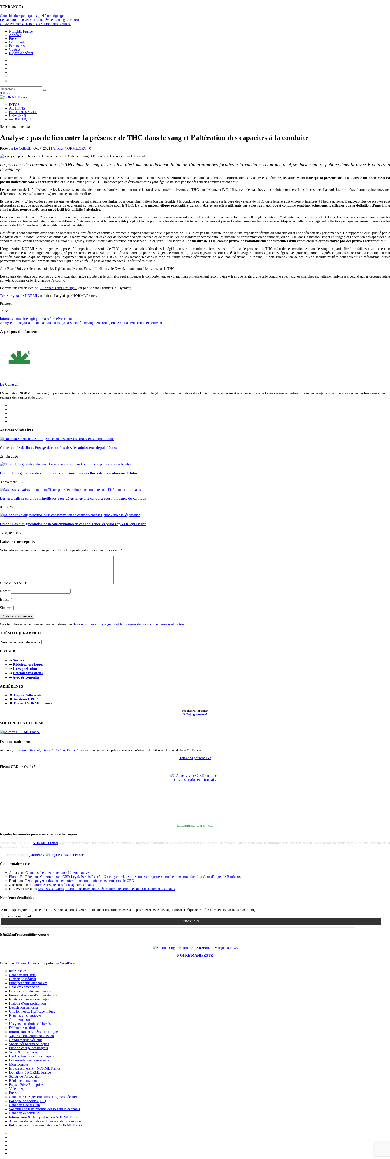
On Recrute (17, 42)
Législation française (23, 1007)
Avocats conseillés (26, 677)
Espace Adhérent (21, 53)
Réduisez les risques (28, 664)
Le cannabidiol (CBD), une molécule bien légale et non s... (42, 20)
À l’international (20, 1019)
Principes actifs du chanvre (28, 983)
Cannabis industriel (22, 975)
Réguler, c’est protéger (25, 1015)
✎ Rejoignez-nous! (195, 714)
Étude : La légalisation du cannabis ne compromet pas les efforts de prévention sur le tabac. (69, 473)
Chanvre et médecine (24, 987)
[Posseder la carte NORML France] (20, 732)
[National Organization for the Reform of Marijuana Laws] (195, 948)
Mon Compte (18, 1064)
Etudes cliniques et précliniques (31, 1056)
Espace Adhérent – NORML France (34, 1068)
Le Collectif (22, 148)
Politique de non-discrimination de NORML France (45, 1125)
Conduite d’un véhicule (25, 1040)
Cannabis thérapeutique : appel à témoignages (32, 16)
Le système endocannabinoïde (30, 991)
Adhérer (15, 35)
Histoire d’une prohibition (27, 1003)
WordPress (67, 963)
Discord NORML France (33, 703)
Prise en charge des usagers (28, 1048)
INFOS (14, 105)
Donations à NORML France (30, 1072)
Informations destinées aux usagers (33, 1032)
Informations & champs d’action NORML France (44, 1117)
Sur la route (22, 660)
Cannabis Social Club (24, 1105)
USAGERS (17, 115)
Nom (5, 591)
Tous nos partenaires (195, 758)
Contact (14, 49)
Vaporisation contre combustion (31, 1036)
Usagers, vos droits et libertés (30, 1024)
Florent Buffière (20, 877)
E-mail (6, 599)
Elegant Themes (27, 963)
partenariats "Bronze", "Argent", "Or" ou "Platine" (45, 750)
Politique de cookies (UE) (27, 1101)
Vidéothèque (18, 1089)
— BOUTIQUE (20, 119)
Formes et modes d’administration (33, 995)
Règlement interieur (23, 1080)
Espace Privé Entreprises (26, 1085)
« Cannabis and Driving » (58, 288)
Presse (13, 38)
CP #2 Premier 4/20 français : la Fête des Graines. (35, 24)
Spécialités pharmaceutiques (29, 1044)
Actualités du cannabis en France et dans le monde (45, 1121)
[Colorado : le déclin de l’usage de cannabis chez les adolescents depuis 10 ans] (57, 439)
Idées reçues (17, 971)
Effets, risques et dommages (29, 999)
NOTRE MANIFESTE (195, 955)
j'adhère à (37, 855)
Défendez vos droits (28, 673)
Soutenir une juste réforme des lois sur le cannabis (44, 1109)
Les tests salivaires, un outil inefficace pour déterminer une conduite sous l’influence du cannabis (73, 498)
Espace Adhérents (27, 695)
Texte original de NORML (19, 296)
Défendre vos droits (23, 1028)
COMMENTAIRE (13, 583)
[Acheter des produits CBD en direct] (195, 799)
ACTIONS (17, 108)
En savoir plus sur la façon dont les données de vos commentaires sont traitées (129, 624)
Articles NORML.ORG (70, 148)
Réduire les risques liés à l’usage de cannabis (62, 885)
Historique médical (22, 979)
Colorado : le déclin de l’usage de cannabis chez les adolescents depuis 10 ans (58, 448)
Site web (6, 608)
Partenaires (17, 46)
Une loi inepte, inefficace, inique (32, 1011)
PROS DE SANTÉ (23, 112)
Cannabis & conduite (24, 1113)
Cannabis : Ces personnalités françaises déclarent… (45, 1097)
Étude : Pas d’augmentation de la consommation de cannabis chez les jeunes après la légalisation (73, 524)
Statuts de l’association (25, 1076)
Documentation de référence (29, 1060)
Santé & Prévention (23, 1052)
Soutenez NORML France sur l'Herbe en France (195, 826)
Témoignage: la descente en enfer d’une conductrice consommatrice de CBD (79, 881)
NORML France (21, 31)
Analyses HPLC (26, 699)
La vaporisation (25, 669)
